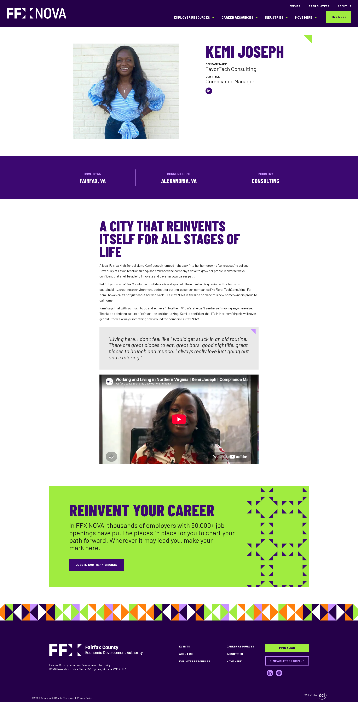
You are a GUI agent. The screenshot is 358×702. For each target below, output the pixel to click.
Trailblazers (319, 6)
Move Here (303, 17)
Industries (274, 17)
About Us (344, 6)
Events (294, 6)
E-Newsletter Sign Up (287, 661)
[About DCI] (323, 696)
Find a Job (339, 16)
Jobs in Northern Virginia (96, 564)
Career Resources (237, 17)
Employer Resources (192, 17)
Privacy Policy (85, 697)
